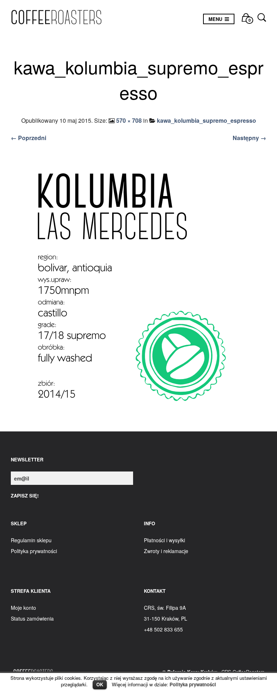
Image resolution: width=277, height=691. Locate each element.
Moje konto (23, 607)
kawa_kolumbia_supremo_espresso (206, 120)
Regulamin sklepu (31, 540)
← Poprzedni (28, 138)
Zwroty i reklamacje (166, 551)
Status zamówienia (32, 618)
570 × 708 (129, 120)
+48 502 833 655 (163, 629)
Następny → (249, 138)
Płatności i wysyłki (164, 540)
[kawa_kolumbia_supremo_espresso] (138, 288)
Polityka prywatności (193, 684)
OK (99, 684)
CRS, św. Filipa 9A (165, 607)
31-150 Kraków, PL (165, 618)
